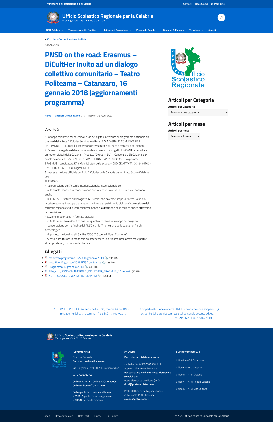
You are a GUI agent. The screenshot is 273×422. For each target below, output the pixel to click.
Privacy (97, 416)
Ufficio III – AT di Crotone (189, 374)
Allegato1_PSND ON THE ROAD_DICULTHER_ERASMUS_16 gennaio (90, 271)
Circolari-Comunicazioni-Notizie (66, 39)
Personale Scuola (145, 30)
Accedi (212, 30)
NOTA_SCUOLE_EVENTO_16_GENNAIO (73, 276)
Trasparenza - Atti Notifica (82, 30)
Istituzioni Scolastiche (116, 30)
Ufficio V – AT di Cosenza (189, 367)
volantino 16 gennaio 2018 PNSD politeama (75, 262)
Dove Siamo (201, 4)
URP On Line (218, 4)
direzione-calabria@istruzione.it (140, 397)
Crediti (47, 416)
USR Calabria (53, 30)
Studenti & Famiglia (173, 30)
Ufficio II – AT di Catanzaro (190, 360)
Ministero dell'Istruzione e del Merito (69, 4)
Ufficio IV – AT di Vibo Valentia (191, 389)
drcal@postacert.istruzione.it (140, 384)
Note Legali (83, 416)
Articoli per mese (178, 130)
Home (48, 115)
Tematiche (194, 30)
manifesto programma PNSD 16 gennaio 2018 (76, 258)
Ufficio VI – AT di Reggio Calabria (193, 382)
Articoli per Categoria (181, 106)
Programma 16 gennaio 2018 (66, 267)
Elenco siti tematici (64, 416)
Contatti (187, 4)
